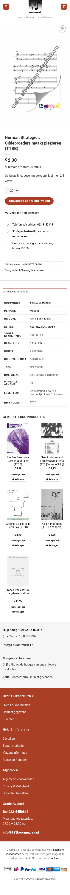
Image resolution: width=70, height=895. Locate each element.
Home (20, 17)
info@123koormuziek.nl (18, 645)
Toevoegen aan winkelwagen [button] (18, 477)
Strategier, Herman (41, 302)
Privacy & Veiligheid (16, 786)
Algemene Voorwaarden (18, 779)
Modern (34, 310)
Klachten (8, 719)
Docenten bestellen (15, 793)
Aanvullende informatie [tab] (15, 291)
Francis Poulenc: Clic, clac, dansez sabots (18, 591)
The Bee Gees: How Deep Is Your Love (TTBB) (18, 461)
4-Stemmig (47, 17)
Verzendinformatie (15, 752)
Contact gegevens (14, 712)
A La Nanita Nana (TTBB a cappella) (52, 525)
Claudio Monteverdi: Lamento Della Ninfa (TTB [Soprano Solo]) (52, 461)
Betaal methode (13, 745)
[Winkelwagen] (64, 7)
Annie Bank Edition (41, 318)
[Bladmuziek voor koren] (35, 6)
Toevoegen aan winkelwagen (29, 201)
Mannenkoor (32, 17)
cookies (54, 858)
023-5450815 (33, 630)
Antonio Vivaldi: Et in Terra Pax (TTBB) (18, 525)
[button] (22, 212)
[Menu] (6, 7)
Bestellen (9, 738)
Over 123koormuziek (16, 705)
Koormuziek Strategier (43, 326)
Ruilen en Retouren (15, 760)
